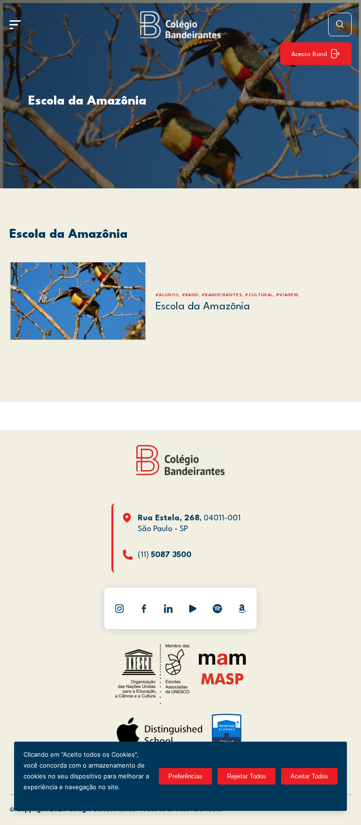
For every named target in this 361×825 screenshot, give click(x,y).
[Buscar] (340, 24)
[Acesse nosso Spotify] (217, 608)
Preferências (185, 776)
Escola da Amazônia (87, 101)
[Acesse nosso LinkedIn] (168, 608)
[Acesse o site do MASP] (222, 679)
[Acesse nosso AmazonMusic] (241, 608)
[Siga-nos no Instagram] (119, 608)
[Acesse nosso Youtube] (192, 608)
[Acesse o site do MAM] (222, 663)
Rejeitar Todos (246, 776)
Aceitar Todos (309, 776)
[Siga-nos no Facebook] (143, 608)
